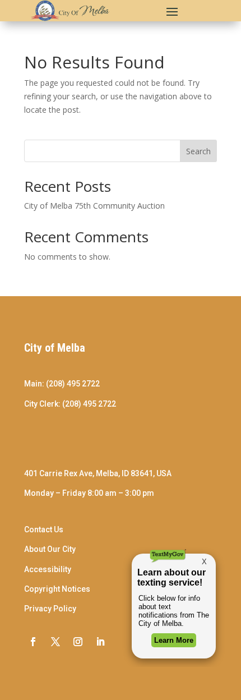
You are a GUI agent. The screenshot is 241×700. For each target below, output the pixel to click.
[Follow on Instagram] (78, 642)
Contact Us (43, 529)
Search (198, 151)
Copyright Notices (57, 588)
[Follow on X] (55, 642)
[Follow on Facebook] (33, 642)
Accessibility (47, 569)
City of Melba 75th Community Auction (94, 205)
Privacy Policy (50, 608)
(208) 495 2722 (73, 383)
